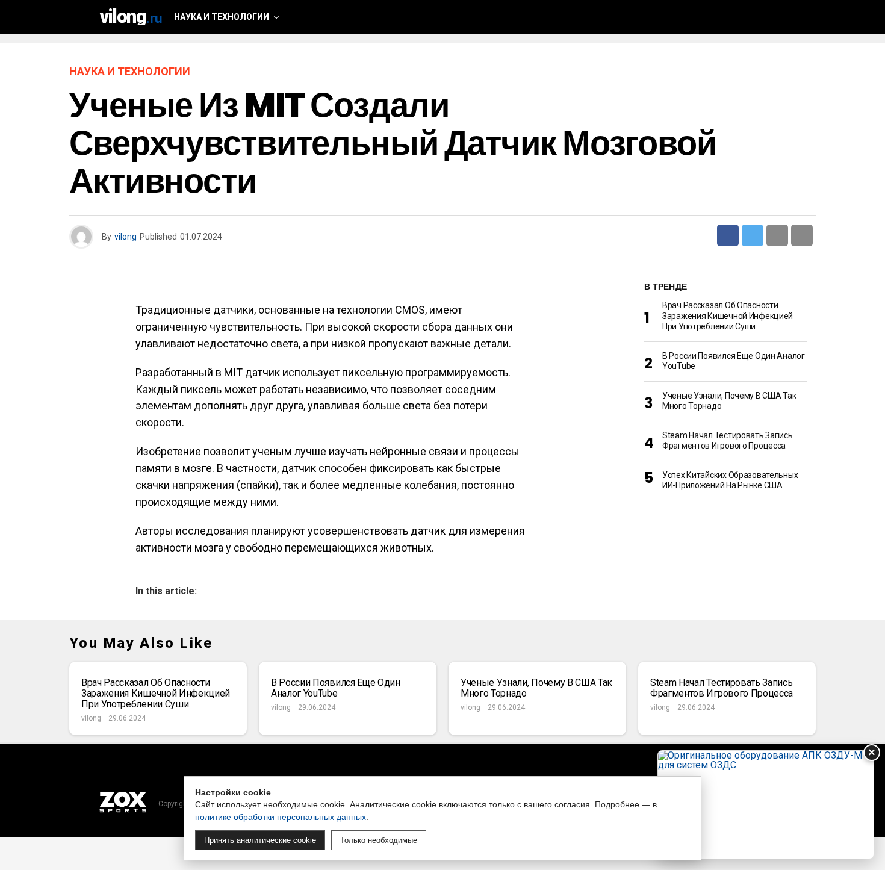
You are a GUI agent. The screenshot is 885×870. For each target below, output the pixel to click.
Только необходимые (378, 840)
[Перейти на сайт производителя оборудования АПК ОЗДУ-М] (766, 805)
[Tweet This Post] (752, 235)
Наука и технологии (221, 17)
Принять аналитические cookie (260, 840)
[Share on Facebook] (728, 235)
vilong (125, 236)
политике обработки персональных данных (280, 817)
